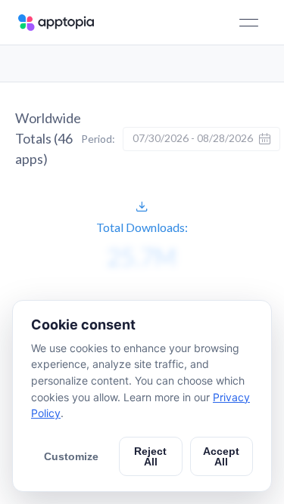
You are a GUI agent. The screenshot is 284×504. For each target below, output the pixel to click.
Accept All (221, 456)
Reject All (150, 456)
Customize (71, 456)
